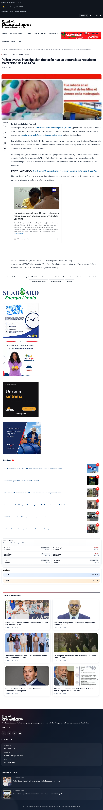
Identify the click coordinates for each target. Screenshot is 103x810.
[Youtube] (100, 15)
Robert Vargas (14, 11)
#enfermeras (46, 277)
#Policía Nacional (56, 281)
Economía (83, 33)
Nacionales (52, 33)
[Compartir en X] (5, 132)
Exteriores (5, 42)
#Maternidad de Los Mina (63, 277)
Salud (13, 42)
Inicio (3, 49)
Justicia (43, 33)
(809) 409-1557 (9, 749)
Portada (4, 33)
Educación (94, 33)
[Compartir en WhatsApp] (5, 143)
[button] (51, 97)
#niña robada (92, 277)
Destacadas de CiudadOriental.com (19, 49)
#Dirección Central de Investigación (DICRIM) (22, 277)
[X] (93, 15)
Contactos (23, 11)
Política (36, 33)
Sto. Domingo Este (15, 33)
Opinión (28, 33)
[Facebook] (90, 15)
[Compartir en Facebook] (5, 127)
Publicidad (5, 11)
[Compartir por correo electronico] (5, 149)
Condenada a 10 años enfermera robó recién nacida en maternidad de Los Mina (65, 170)
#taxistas (69, 281)
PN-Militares (64, 33)
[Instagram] (96, 15)
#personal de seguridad (38, 281)
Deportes (75, 33)
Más (20, 42)
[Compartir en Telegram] (5, 138)
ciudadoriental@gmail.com (13, 756)
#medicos (80, 277)
